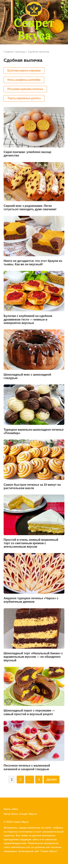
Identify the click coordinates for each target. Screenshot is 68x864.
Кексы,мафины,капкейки (23, 79)
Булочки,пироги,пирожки (24, 70)
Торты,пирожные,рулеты (24, 98)
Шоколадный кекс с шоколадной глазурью (27, 376)
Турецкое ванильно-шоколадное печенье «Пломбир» (34, 431)
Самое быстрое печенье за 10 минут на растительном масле (32, 486)
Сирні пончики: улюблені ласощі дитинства (27, 153)
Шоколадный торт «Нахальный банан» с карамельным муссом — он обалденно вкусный (33, 657)
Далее (51, 779)
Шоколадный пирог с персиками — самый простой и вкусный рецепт (29, 712)
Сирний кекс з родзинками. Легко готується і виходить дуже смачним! (30, 207)
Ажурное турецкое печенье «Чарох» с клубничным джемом (31, 600)
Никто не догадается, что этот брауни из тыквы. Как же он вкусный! (33, 262)
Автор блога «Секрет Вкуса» (20, 813)
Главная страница (14, 51)
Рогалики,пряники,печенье (25, 89)
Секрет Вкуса (34, 29)
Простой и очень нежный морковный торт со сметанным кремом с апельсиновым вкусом (31, 543)
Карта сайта (11, 808)
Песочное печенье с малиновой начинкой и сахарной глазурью (27, 767)
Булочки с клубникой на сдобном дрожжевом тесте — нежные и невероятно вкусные (28, 319)
